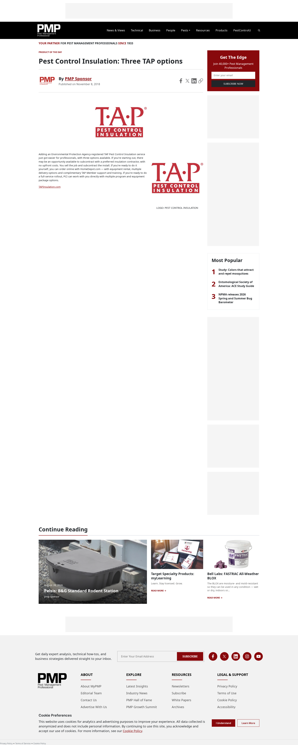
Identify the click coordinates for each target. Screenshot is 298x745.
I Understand (223, 723)
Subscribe (190, 656)
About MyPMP (91, 686)
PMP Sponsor (78, 78)
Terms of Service (23, 743)
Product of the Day (50, 52)
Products (221, 30)
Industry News (136, 693)
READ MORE (157, 590)
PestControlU (242, 30)
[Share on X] (187, 80)
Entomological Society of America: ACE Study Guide (236, 284)
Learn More (248, 723)
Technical (137, 30)
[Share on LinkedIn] (194, 80)
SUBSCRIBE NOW (233, 83)
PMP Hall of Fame (139, 700)
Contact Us (89, 700)
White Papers (181, 700)
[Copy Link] (200, 80)
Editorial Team (91, 693)
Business (154, 30)
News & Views (116, 30)
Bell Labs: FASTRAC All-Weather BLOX (233, 575)
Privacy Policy (227, 686)
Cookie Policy (227, 700)
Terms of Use (226, 693)
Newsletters (180, 686)
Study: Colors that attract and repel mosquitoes (236, 271)
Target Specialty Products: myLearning (172, 575)
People (170, 30)
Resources (203, 30)
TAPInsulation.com (50, 186)
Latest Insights (137, 686)
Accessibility (226, 707)
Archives (178, 707)
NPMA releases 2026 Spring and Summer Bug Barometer (235, 298)
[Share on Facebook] (180, 80)
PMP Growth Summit (141, 707)
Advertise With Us (94, 707)
